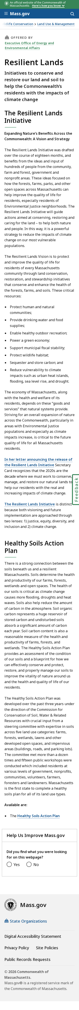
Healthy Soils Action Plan (38, 815)
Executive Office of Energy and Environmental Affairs (29, 45)
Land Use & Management (56, 24)
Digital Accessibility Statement (32, 936)
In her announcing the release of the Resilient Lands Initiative (38, 462)
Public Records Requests (27, 959)
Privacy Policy (16, 947)
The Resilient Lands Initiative (29, 504)
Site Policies (47, 947)
